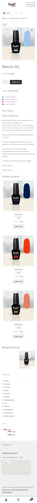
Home (6, 18)
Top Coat (7, 406)
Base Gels (7, 384)
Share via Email (10, 104)
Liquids (6, 390)
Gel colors (7, 387)
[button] (31, 30)
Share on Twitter (10, 97)
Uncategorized (8, 409)
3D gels (6, 381)
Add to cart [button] (18, 226)
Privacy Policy (6, 490)
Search (18, 500)
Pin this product (10, 102)
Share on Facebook (11, 99)
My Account (6, 500)
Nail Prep (7, 397)
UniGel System (8, 413)
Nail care (6, 393)
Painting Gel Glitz (9, 400)
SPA (5, 403)
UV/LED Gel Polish (14, 18)
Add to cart (16, 82)
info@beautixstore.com (10, 453)
